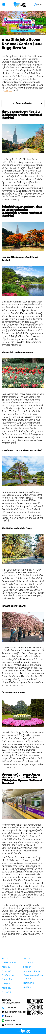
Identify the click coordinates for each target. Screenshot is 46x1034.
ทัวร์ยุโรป (6, 983)
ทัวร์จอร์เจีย (7, 992)
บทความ (26, 958)
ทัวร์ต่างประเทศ (9, 962)
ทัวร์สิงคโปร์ (7, 979)
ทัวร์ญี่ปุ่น (6, 967)
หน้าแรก (5, 958)
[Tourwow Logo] (20, 5)
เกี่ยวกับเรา (28, 962)
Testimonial (28, 982)
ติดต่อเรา (27, 967)
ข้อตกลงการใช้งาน (31, 971)
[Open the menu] (4, 4)
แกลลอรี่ (27, 987)
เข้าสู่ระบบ (40, 4)
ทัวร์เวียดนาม (8, 975)
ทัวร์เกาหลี (6, 971)
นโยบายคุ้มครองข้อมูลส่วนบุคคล (33, 977)
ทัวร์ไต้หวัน (6, 988)
